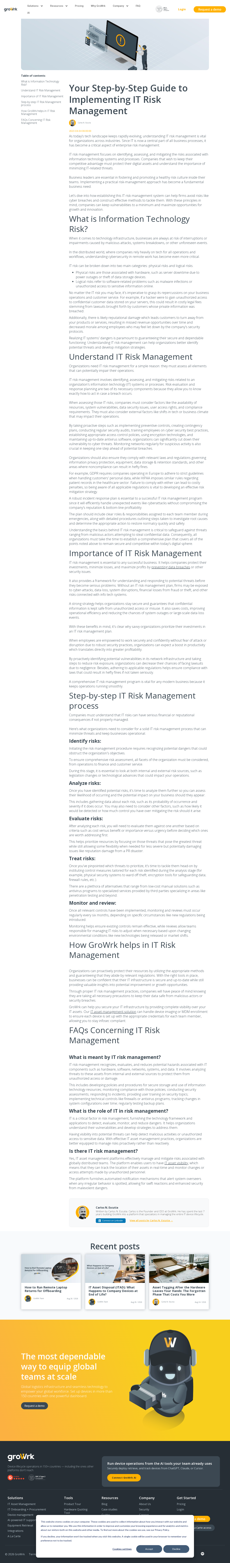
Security (144, 1509)
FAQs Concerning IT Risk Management (35, 121)
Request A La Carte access (195, 1527)
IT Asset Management (22, 1504)
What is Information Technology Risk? (40, 83)
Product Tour (72, 1504)
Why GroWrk (98, 5)
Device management (20, 1515)
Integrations (15, 1531)
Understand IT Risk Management (40, 90)
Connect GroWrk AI (124, 1477)
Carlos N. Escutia (107, 1207)
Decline (176, 1548)
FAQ (138, 5)
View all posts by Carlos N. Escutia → (151, 1220)
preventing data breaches (170, 567)
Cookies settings (122, 1548)
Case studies (109, 1509)
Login (182, 9)
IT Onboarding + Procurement (27, 1509)
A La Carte (14, 1536)
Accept (149, 1548)
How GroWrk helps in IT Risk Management (38, 112)
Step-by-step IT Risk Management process (41, 103)
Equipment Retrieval (20, 1525)
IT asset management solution (113, 1011)
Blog (104, 1504)
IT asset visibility (176, 1163)
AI (28, 12)
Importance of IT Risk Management (42, 96)
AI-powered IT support (22, 1520)
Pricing (79, 5)
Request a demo (34, 1406)
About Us (145, 1504)
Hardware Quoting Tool (76, 1511)
